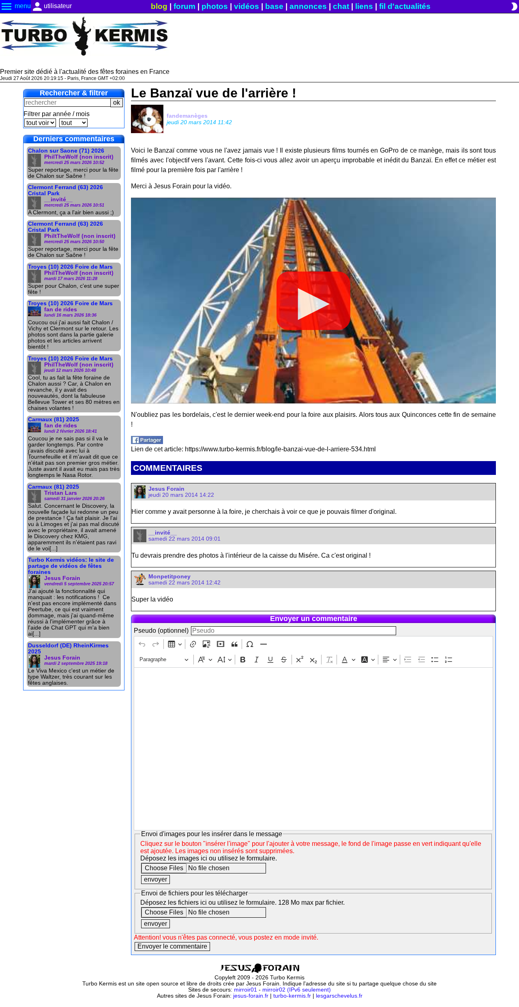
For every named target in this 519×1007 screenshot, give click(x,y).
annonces (308, 6)
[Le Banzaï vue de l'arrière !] (147, 441)
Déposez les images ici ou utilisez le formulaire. (208, 858)
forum (184, 6)
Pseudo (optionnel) (161, 630)
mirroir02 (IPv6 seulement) (296, 990)
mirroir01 (245, 990)
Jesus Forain (166, 489)
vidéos (246, 6)
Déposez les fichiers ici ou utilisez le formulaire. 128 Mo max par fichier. (242, 902)
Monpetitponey (169, 577)
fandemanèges (187, 115)
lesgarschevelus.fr (339, 996)
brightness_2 (514, 6)
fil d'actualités (405, 6)
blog (159, 6)
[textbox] (313, 748)
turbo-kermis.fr (292, 996)
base (274, 6)
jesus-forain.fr (250, 996)
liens (364, 6)
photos (215, 6)
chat (341, 6)
